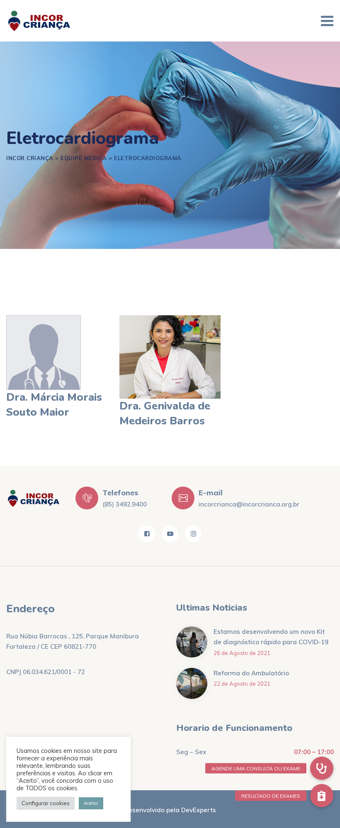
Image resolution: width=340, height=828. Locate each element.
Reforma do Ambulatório (251, 673)
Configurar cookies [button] (46, 803)
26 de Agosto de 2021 (242, 653)
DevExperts (198, 810)
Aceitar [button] (91, 803)
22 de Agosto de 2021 (242, 683)
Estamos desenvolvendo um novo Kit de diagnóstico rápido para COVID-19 (271, 637)
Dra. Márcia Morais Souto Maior (54, 404)
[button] (321, 795)
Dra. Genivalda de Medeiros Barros (164, 413)
